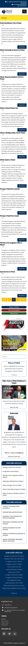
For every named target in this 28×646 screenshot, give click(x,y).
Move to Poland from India (14, 567)
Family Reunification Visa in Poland (14, 583)
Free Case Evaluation (14, 310)
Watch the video (14, 407)
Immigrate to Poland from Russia (14, 577)
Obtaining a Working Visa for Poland (13, 481)
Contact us (14, 375)
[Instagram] (15, 634)
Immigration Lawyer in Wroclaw (14, 561)
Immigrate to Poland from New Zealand (14, 558)
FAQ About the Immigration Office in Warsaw (13, 476)
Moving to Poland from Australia (12, 467)
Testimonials (4, 625)
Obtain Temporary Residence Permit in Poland (14, 494)
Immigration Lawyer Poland (10, 471)
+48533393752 (22, 6)
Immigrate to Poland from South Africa (14, 556)
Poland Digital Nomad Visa (14, 580)
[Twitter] (9, 634)
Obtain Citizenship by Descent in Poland (14, 489)
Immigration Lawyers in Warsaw (14, 564)
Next (23, 299)
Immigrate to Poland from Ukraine (14, 575)
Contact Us (14, 593)
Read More (22, 47)
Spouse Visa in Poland (14, 572)
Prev (4, 299)
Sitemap (3, 619)
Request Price (14, 313)
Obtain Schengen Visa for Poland (12, 485)
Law (3, 25)
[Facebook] (4, 634)
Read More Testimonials (14, 456)
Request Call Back (14, 307)
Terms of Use (4, 621)
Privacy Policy (4, 623)
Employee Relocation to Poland (14, 569)
